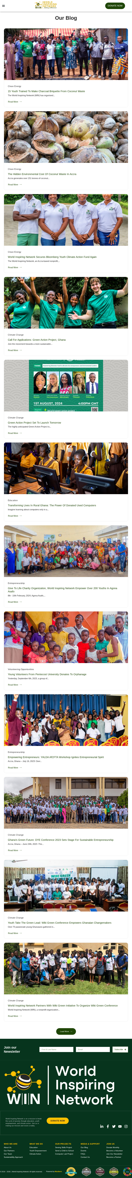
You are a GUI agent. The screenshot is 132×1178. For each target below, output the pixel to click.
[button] (3, 6)
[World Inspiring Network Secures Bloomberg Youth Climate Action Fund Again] (66, 220)
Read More (13, 102)
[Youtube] (120, 1126)
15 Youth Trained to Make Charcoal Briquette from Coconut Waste (46, 91)
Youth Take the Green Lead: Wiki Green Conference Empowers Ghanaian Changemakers (59, 922)
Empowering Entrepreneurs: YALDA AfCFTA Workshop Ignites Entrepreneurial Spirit (56, 757)
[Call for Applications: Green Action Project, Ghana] (66, 303)
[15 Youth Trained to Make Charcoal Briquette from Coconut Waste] (66, 54)
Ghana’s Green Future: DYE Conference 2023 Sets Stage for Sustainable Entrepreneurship (60, 839)
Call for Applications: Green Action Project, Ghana (37, 339)
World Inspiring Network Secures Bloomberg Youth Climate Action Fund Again (52, 257)
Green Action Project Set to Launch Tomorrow (34, 422)
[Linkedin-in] (102, 1126)
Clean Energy (14, 86)
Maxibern (58, 1171)
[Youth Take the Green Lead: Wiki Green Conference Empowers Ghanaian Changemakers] (66, 886)
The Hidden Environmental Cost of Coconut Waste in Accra (42, 174)
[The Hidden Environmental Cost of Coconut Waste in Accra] (66, 137)
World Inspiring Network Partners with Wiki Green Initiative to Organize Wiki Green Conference (63, 1005)
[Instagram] (126, 1126)
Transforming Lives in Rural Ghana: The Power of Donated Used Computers (52, 505)
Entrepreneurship (16, 583)
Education (13, 500)
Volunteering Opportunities (21, 669)
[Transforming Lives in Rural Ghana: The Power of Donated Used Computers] (66, 468)
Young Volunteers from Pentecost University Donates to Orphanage (47, 674)
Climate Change (16, 335)
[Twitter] (114, 1126)
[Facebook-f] (108, 1126)
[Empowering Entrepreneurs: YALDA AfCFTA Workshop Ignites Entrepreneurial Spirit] (66, 720)
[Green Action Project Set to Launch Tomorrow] (66, 385)
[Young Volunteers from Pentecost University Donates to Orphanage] (66, 637)
